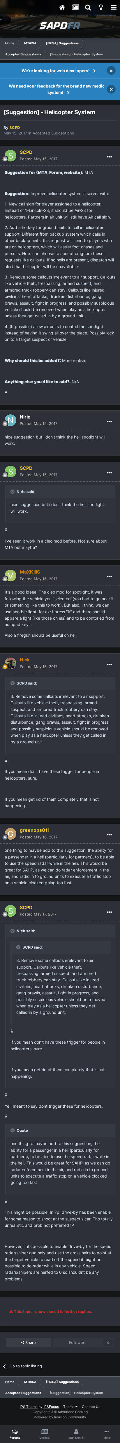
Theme (69, 1406)
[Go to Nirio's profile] (10, 420)
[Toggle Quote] (13, 491)
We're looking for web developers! (56, 70)
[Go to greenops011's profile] (10, 834)
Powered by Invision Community (60, 1417)
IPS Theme (29, 1406)
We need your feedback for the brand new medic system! (57, 89)
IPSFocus (51, 1406)
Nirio (25, 417)
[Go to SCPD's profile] (10, 155)
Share (30, 1342)
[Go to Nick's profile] (10, 663)
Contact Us (91, 1406)
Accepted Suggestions (53, 133)
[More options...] (109, 157)
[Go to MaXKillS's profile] (10, 575)
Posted (38, 159)
